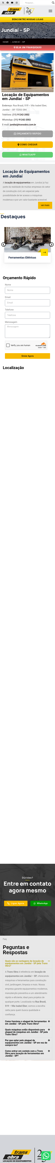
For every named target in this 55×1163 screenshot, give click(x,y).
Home (6, 42)
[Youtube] (12, 3)
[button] (3, 244)
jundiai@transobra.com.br (23, 124)
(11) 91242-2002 (20, 114)
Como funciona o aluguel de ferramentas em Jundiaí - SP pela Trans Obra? (26, 1022)
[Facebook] (8, 3)
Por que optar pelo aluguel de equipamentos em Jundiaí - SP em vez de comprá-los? (26, 1042)
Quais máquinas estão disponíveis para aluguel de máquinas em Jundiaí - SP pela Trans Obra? (26, 1032)
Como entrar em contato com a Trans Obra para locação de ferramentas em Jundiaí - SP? (24, 1053)
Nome (8, 284)
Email (8, 297)
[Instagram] (17, 3)
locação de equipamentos (17, 182)
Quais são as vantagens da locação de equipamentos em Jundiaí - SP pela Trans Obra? (26, 963)
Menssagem (11, 322)
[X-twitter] (3, 3)
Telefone (9, 309)
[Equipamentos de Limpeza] (44, 252)
